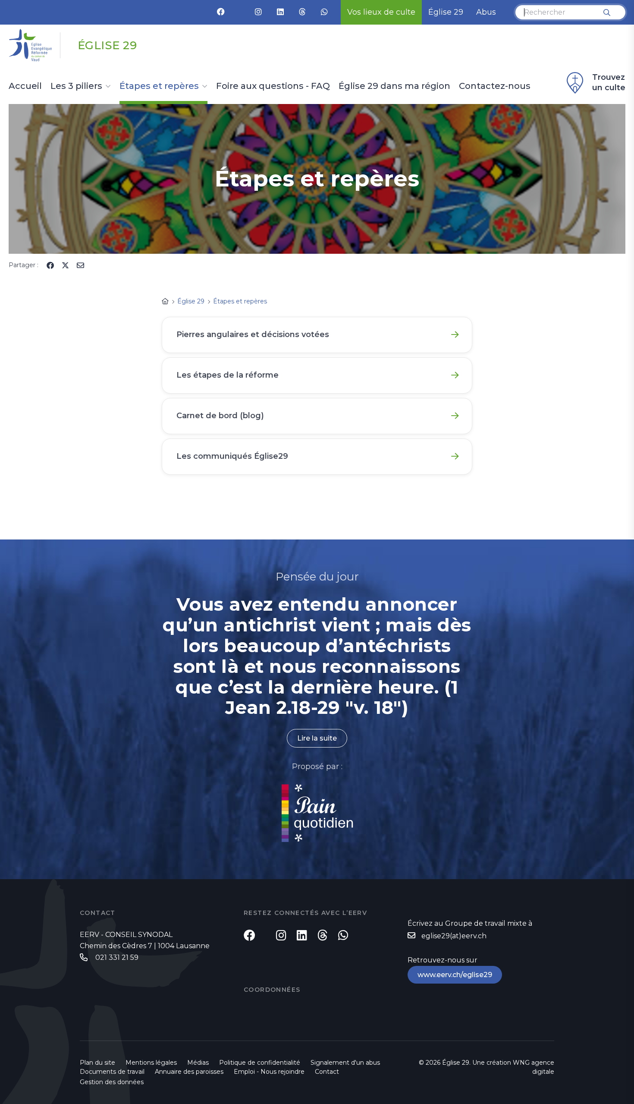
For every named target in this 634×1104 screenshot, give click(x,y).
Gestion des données (112, 1082)
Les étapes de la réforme (227, 375)
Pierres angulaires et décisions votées (252, 334)
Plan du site (97, 1062)
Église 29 (445, 12)
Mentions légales (151, 1062)
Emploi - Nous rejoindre (269, 1072)
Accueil (25, 86)
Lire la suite (317, 738)
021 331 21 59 (116, 957)
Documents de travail (112, 1072)
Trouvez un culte (608, 82)
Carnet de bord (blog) (220, 415)
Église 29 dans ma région (394, 86)
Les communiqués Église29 (232, 456)
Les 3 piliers (76, 86)
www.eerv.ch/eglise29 (454, 975)
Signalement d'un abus (345, 1062)
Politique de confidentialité (259, 1062)
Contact (327, 1072)
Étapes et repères (159, 86)
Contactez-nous (494, 86)
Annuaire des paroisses (189, 1072)
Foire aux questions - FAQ (273, 86)
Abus (486, 12)
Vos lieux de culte (381, 12)
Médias (198, 1062)
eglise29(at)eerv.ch (453, 936)
